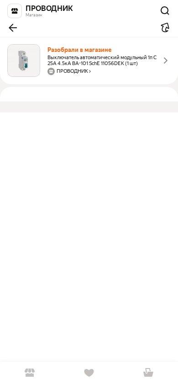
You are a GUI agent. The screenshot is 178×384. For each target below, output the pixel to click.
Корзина (148, 373)
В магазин (29, 373)
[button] (12, 27)
